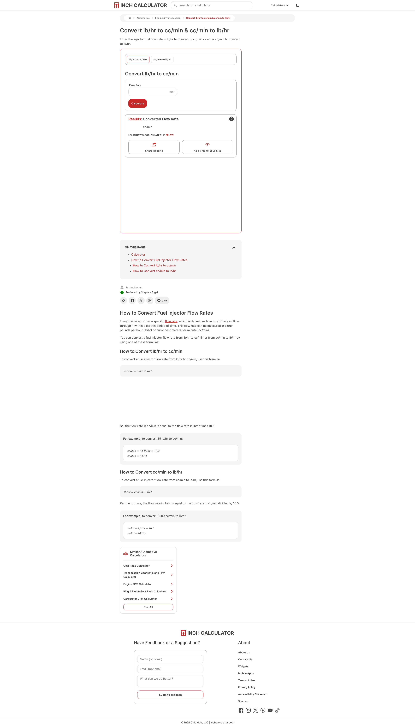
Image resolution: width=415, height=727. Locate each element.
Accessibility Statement (252, 694)
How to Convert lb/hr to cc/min (154, 265)
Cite (164, 300)
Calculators (278, 5)
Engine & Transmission (168, 18)
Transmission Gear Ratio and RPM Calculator (144, 574)
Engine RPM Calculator (137, 584)
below (170, 135)
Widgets (243, 666)
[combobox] (216, 5)
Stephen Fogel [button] (149, 292)
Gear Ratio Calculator (136, 565)
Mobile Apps (246, 673)
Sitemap (243, 701)
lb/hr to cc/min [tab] (138, 59)
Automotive (143, 18)
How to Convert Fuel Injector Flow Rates (159, 260)
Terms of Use (246, 680)
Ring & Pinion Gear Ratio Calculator (145, 591)
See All (148, 607)
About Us (244, 652)
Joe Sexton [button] (135, 287)
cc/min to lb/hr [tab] (162, 59)
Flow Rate (135, 85)
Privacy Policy (246, 687)
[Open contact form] (231, 119)
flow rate (171, 321)
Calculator (138, 254)
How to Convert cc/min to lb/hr (154, 271)
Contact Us (245, 659)
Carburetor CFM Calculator (140, 598)
